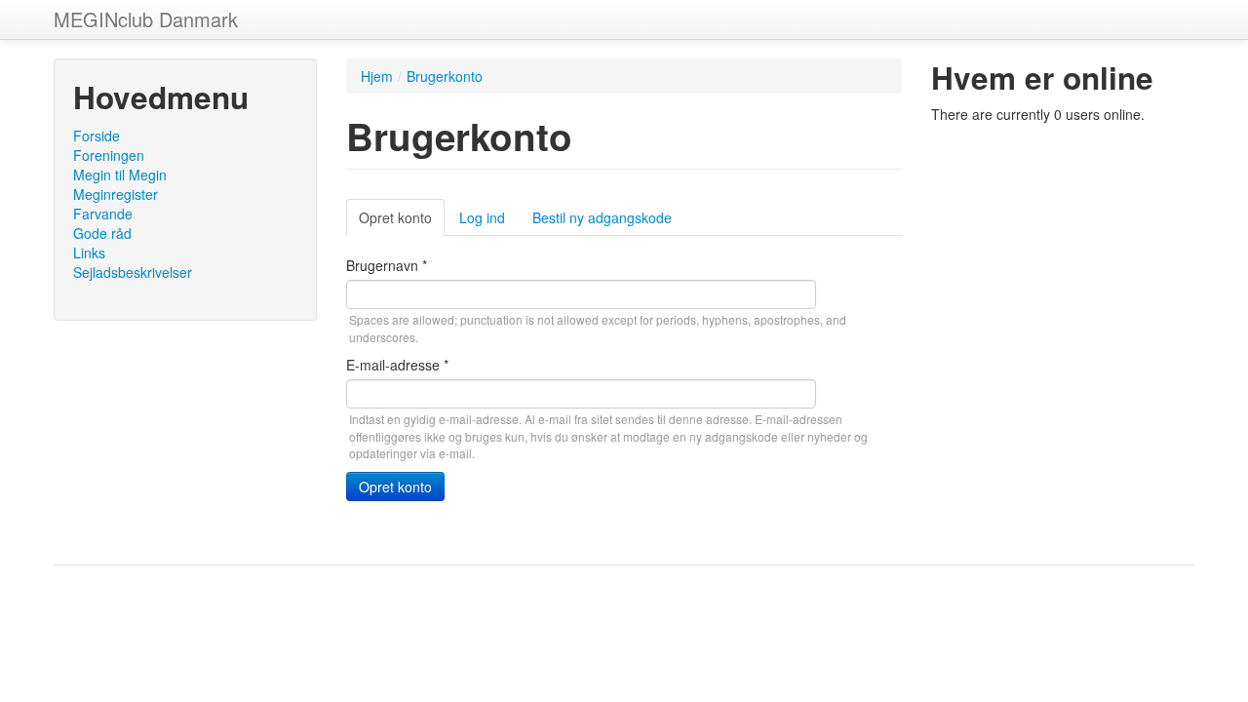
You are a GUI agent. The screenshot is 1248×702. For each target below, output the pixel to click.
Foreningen (108, 155)
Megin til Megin (120, 174)
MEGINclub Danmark (146, 19)
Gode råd (102, 233)
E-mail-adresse (397, 364)
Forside (96, 135)
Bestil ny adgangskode (602, 217)
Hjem (377, 76)
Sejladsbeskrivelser (132, 272)
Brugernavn (386, 265)
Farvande (103, 213)
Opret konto (402, 222)
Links (89, 252)
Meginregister (115, 194)
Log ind (482, 217)
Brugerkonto (445, 76)
